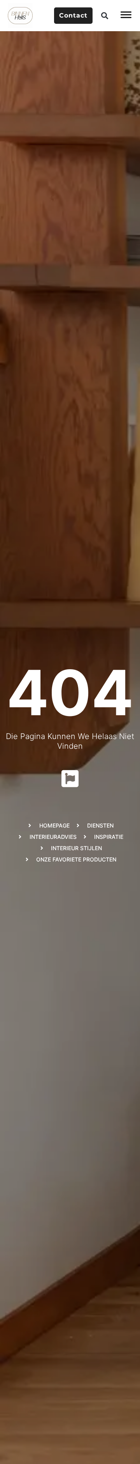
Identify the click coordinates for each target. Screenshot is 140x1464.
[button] (104, 15)
